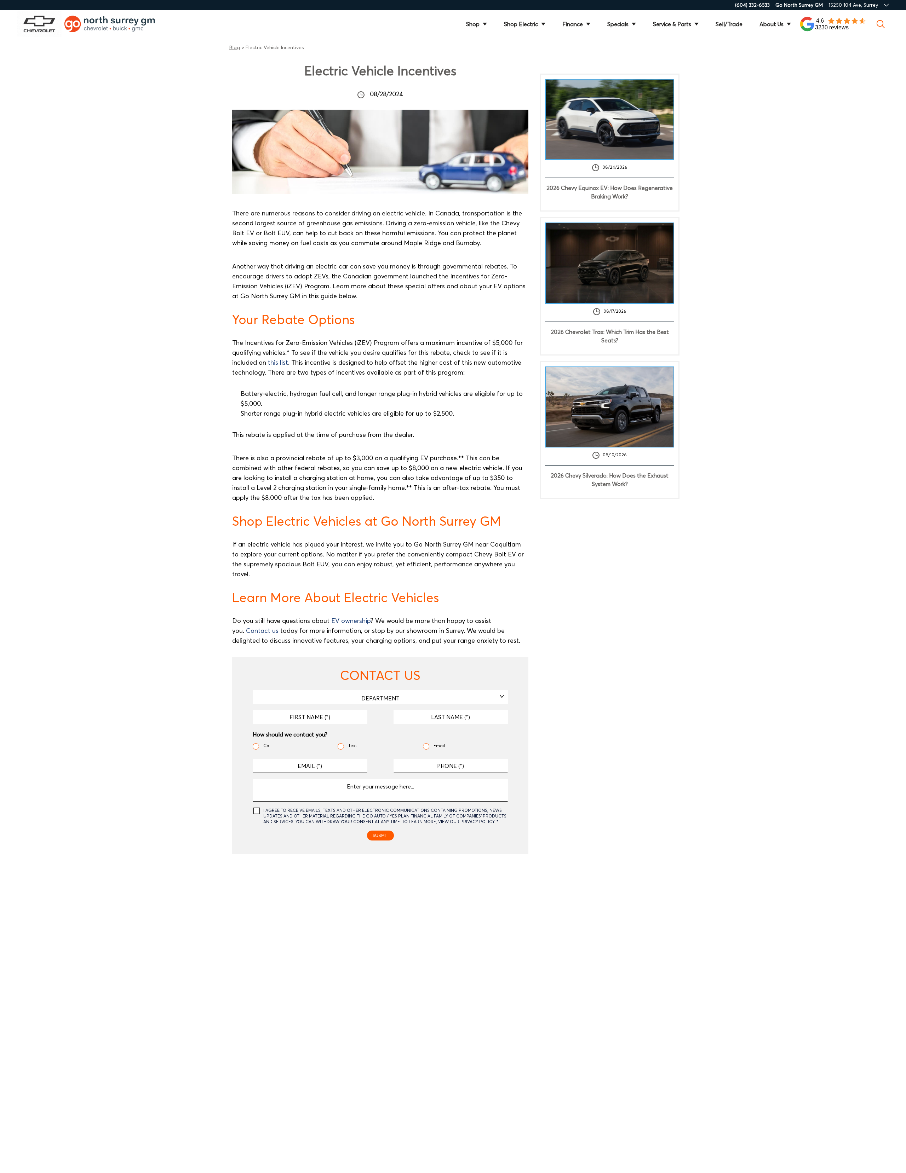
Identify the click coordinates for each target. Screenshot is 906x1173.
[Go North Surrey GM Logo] (114, 24)
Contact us (262, 630)
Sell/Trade (729, 24)
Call (267, 745)
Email (439, 745)
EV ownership (351, 621)
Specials (618, 24)
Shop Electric (521, 24)
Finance (572, 24)
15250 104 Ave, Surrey (853, 5)
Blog (234, 47)
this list (278, 362)
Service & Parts (672, 24)
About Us (771, 24)
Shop (473, 24)
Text (352, 745)
